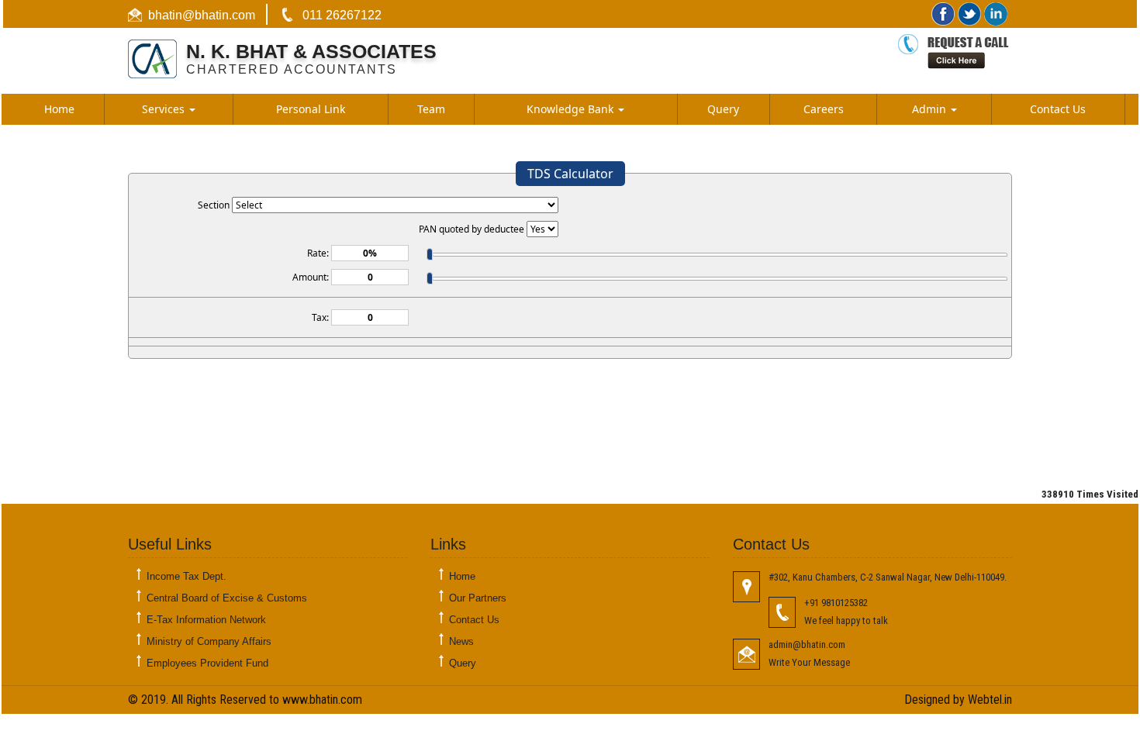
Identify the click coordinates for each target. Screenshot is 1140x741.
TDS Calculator (570, 173)
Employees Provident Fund (207, 663)
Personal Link (310, 109)
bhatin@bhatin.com (201, 15)
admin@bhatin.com (807, 644)
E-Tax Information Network (206, 620)
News (461, 641)
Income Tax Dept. (186, 576)
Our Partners (477, 598)
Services (165, 109)
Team (431, 109)
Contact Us (1058, 109)
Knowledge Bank (572, 109)
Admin (930, 109)
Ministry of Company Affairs (209, 641)
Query (723, 109)
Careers (823, 109)
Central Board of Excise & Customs (227, 598)
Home (59, 109)
